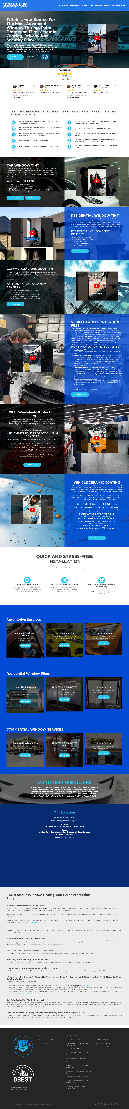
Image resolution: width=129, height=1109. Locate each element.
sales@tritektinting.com (67, 821)
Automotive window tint (15, 169)
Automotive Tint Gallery (101, 1039)
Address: (64, 824)
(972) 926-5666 (36, 51)
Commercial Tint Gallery (101, 1047)
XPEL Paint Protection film (111, 363)
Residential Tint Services (74, 1062)
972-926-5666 (67, 838)
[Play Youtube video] (97, 38)
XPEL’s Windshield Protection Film (41, 421)
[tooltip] (74, 1003)
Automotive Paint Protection (76, 1049)
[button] (15, 57)
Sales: (58, 838)
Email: (52, 821)
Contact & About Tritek (46, 1039)
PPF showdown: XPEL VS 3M (92, 389)
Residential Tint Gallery (101, 1043)
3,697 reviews (67, 76)
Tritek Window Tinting (64, 817)
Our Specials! (42, 1043)
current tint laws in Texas (32, 922)
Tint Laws (41, 1047)
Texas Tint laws (86, 986)
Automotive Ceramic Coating (76, 1058)
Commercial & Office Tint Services (77, 1077)
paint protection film (106, 342)
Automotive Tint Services (74, 1039)
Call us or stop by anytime (23, 993)
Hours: (64, 830)
